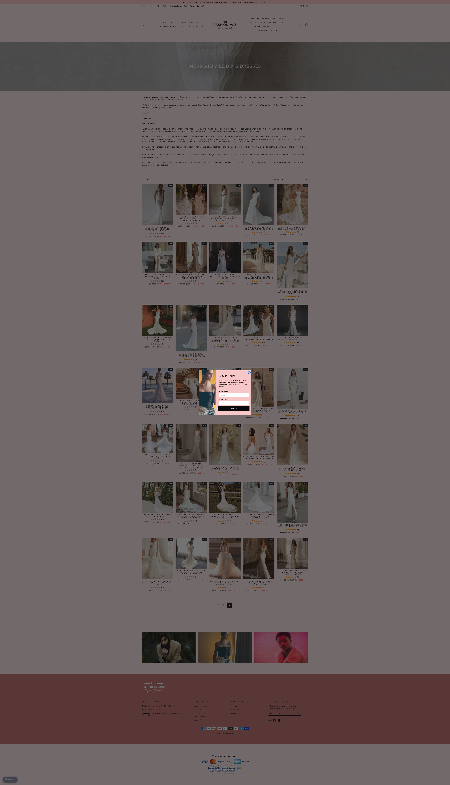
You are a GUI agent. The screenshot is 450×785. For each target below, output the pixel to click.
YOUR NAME (224, 392)
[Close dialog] (249, 372)
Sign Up (234, 408)
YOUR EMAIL (224, 399)
